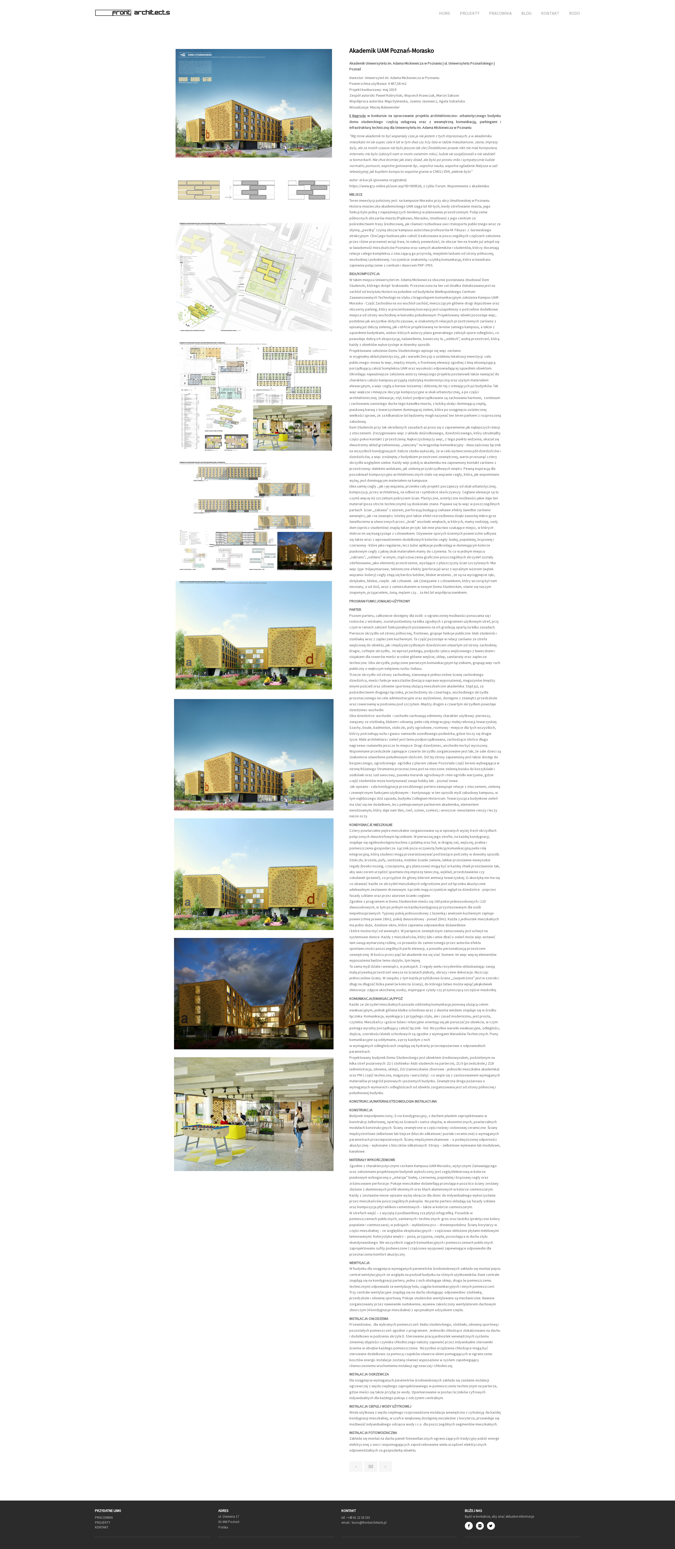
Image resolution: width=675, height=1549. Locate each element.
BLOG (526, 13)
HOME (444, 13)
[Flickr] (481, 1526)
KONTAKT (550, 13)
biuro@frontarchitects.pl (369, 1522)
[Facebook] (470, 1526)
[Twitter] (491, 1526)
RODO (574, 13)
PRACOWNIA (500, 13)
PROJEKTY (469, 13)
